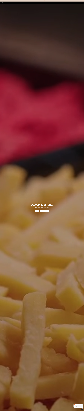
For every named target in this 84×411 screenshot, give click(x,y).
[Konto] (80, 3)
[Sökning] (79, 3)
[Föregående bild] (18, 0)
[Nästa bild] (65, 0)
